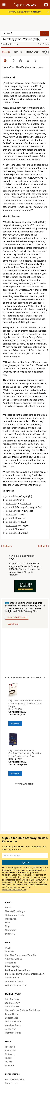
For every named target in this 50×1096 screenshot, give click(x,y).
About (8, 907)
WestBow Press (13, 1025)
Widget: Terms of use (15, 985)
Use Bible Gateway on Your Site (20, 955)
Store (8, 922)
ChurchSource (12, 1006)
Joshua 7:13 (11, 521)
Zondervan (10, 1028)
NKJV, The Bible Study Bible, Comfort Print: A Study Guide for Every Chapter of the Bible (24, 753)
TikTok (8, 1057)
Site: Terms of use (14, 981)
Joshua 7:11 (11, 518)
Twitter (8, 1061)
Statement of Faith (14, 915)
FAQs (7, 947)
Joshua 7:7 (11, 510)
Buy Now (15, 723)
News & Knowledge (15, 911)
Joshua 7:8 (11, 514)
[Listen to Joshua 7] (35, 60)
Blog (7, 926)
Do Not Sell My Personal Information (24, 973)
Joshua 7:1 (11, 496)
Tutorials (9, 951)
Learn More (13, 623)
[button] (46, 4)
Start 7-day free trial (17, 617)
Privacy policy (12, 966)
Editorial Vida (11, 1017)
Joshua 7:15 (11, 525)
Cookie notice (12, 977)
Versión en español (14, 1079)
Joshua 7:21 (11, 529)
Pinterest (9, 1054)
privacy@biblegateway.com (14, 889)
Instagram (10, 1050)
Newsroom (10, 929)
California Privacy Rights (18, 970)
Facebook (10, 1046)
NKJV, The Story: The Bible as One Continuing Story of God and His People (25, 703)
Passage (6, 51)
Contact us (10, 962)
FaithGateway (12, 999)
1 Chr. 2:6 (26, 503)
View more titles (25, 784)
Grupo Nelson (12, 1014)
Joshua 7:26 (11, 532)
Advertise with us (13, 958)
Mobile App (11, 918)
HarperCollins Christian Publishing (22, 1010)
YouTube (9, 1065)
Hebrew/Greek (32, 51)
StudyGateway (12, 1002)
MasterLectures (13, 1032)
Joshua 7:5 (11, 507)
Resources (17, 51)
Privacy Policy (12, 887)
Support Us (11, 933)
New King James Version (21, 555)
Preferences (11, 1083)
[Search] (44, 33)
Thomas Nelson (13, 1021)
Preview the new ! (24, 11)
